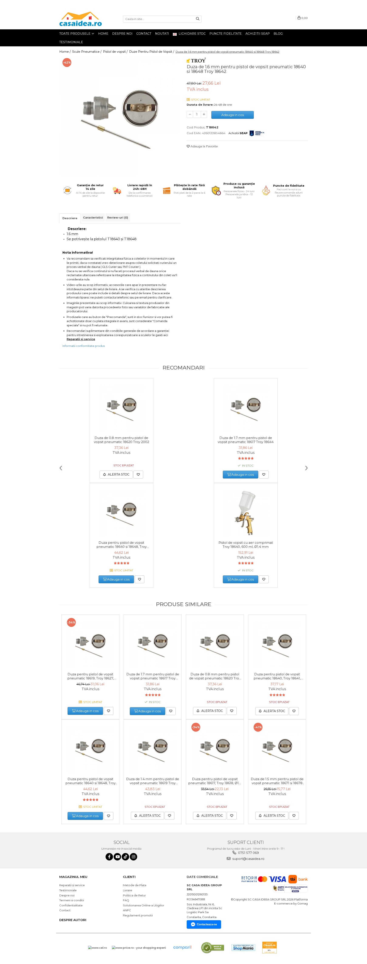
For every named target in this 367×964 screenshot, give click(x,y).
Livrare (127, 890)
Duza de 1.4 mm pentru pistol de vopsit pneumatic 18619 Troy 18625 (152, 781)
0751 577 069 (248, 853)
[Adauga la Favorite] (138, 474)
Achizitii (238, 133)
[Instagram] (133, 856)
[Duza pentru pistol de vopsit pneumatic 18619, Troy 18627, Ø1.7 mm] (90, 644)
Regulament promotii (138, 915)
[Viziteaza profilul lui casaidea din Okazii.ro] (269, 947)
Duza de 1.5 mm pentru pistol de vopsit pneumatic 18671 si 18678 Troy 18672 (277, 781)
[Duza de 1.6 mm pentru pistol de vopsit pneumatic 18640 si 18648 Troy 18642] (119, 116)
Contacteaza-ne (207, 924)
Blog (278, 33)
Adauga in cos (232, 115)
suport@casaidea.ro (247, 859)
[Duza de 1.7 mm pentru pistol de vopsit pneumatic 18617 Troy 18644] (245, 408)
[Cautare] (198, 19)
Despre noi (122, 33)
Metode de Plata (134, 885)
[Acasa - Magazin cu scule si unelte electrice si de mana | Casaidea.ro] (80, 19)
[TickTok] (125, 856)
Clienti (129, 877)
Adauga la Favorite (204, 146)
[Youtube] (117, 856)
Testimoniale (71, 42)
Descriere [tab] (69, 218)
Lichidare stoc (192, 33)
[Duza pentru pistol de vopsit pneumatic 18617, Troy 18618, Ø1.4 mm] (214, 749)
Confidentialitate (71, 905)
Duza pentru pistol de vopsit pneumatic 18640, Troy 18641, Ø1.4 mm (277, 676)
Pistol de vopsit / (115, 52)
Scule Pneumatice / (87, 52)
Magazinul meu (73, 877)
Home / (65, 52)
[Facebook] (109, 856)
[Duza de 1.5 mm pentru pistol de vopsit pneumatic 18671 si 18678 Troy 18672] (277, 749)
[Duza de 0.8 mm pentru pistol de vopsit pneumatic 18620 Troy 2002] (121, 408)
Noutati (162, 33)
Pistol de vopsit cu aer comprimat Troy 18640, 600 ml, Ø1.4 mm (246, 545)
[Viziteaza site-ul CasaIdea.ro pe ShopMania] (243, 947)
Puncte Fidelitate (225, 33)
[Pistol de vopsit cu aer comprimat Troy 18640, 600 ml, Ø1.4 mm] (245, 513)
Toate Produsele (75, 33)
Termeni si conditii (71, 900)
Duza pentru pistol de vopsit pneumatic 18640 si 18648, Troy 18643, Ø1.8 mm (121, 545)
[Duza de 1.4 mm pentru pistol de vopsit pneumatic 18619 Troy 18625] (152, 749)
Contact (143, 33)
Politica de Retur (134, 895)
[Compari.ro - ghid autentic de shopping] (182, 947)
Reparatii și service (81, 339)
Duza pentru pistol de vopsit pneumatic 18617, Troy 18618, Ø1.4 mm (214, 781)
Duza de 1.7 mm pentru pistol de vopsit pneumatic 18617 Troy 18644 (246, 440)
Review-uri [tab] (117, 217)
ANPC (127, 910)
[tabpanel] (119, 116)
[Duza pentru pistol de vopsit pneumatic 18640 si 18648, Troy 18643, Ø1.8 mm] (121, 513)
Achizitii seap (258, 33)
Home (103, 33)
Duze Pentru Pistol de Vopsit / (152, 52)
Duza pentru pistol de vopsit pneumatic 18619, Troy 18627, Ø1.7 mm (90, 676)
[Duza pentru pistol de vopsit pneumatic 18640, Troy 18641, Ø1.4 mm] (277, 644)
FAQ (126, 900)
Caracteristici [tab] (93, 217)
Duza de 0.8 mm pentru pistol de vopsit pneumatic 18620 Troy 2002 (121, 440)
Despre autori (72, 920)
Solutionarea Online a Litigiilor (143, 905)
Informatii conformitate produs (83, 346)
